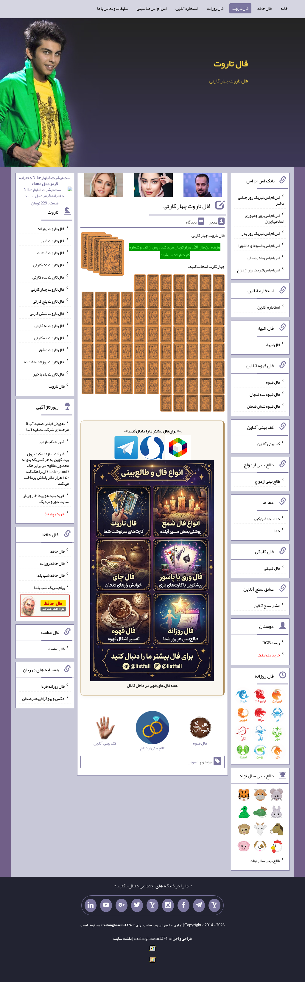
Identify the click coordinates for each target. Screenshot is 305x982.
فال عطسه (56, 649)
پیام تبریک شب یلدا (49, 587)
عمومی (193, 762)
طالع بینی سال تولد (265, 860)
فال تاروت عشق (52, 349)
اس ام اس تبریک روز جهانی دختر (261, 200)
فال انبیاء (273, 344)
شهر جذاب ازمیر (52, 441)
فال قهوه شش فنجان (263, 406)
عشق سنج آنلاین (267, 605)
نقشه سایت (122, 938)
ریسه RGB (271, 643)
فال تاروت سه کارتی (48, 277)
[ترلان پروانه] (153, 186)
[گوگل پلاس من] (121, 905)
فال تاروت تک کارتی (49, 265)
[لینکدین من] (91, 905)
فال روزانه (215, 8)
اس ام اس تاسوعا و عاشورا (259, 245)
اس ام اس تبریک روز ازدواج (258, 269)
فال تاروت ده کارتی (49, 337)
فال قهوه (273, 382)
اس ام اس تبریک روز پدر (261, 233)
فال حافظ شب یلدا (50, 575)
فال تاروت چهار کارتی (187, 206)
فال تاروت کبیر (53, 240)
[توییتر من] (137, 905)
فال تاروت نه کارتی (50, 325)
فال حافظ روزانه (52, 563)
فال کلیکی (272, 568)
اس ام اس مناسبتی (151, 8)
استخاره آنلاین (186, 8)
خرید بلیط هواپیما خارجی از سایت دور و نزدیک (46, 498)
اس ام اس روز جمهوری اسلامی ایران (264, 218)
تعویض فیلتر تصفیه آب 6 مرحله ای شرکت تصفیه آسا (47, 426)
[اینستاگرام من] (168, 905)
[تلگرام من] (199, 905)
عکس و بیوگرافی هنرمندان (43, 698)
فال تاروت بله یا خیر (49, 374)
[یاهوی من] (214, 905)
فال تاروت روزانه (51, 228)
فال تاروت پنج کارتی (49, 301)
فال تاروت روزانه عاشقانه (44, 362)
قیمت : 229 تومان (44, 190)
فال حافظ (264, 8)
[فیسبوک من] (183, 905)
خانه (284, 8)
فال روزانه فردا (53, 686)
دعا (277, 530)
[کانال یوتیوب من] (106, 905)
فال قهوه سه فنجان (265, 394)
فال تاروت (240, 8)
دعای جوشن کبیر (266, 518)
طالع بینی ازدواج (267, 481)
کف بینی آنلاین (268, 444)
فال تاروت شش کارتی (47, 313)
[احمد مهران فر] (202, 186)
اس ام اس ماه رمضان (264, 258)
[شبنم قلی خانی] (103, 186)
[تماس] (152, 905)
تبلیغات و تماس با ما (112, 8)
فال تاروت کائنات (51, 252)
